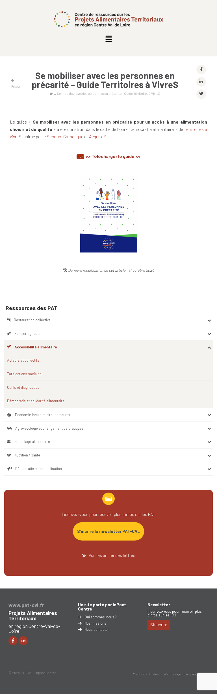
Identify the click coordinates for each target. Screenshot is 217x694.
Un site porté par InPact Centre (102, 606)
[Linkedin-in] (23, 640)
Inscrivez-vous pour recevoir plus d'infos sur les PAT (174, 613)
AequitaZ (97, 136)
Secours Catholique (65, 136)
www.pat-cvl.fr (26, 605)
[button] (108, 39)
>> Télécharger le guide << (113, 156)
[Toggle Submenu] (209, 320)
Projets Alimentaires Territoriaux (32, 615)
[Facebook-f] (13, 640)
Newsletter (158, 604)
